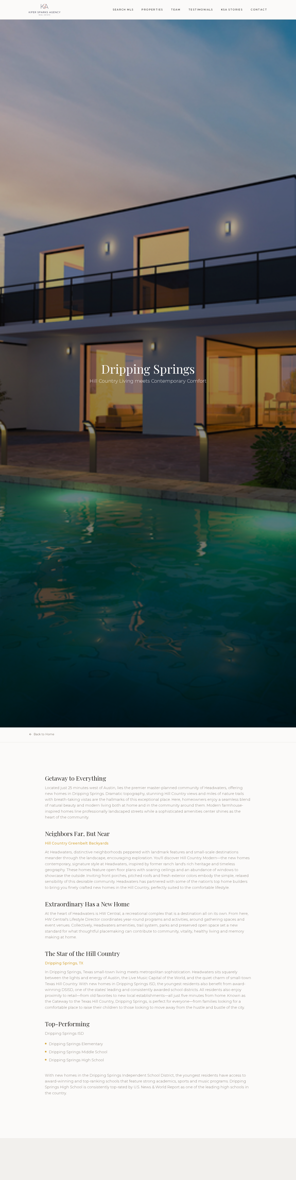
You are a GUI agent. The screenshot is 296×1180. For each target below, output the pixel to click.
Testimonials (200, 9)
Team (175, 9)
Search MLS (123, 9)
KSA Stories (232, 9)
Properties (152, 9)
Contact (259, 9)
